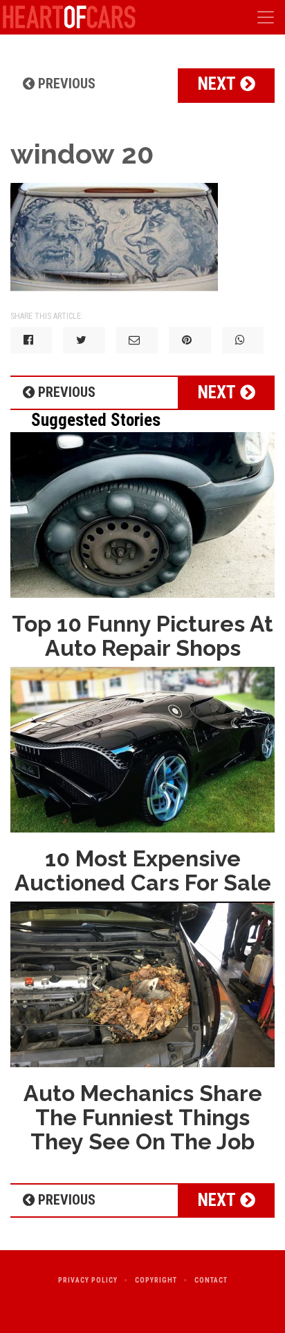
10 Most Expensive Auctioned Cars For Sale (143, 870)
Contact (211, 1280)
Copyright (156, 1280)
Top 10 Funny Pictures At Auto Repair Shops (142, 636)
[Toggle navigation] (265, 17)
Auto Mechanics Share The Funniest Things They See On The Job (143, 1117)
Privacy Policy (88, 1280)
